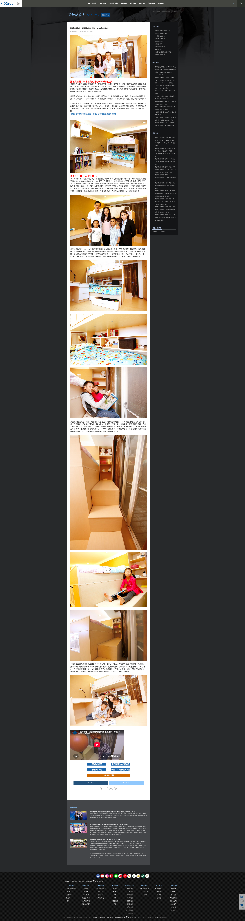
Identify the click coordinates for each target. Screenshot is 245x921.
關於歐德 (174, 885)
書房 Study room (71, 901)
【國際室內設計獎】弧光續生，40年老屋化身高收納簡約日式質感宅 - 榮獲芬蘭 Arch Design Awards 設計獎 (165, 80)
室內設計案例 (129, 885)
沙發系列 (86, 888)
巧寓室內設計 (147, 876)
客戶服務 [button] (161, 3)
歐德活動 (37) (158, 44)
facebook (98, 876)
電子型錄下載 (86, 901)
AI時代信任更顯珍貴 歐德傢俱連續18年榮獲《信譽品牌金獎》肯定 (112, 812)
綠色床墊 (100, 892)
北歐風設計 (130, 888)
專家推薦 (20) (158, 49)
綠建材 (134, 876)
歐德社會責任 (173, 901)
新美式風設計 (130, 910)
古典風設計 (130, 907)
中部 (115, 895)
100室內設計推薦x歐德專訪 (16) (164, 52)
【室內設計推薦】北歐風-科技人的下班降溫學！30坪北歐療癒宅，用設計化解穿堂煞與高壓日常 (165, 201)
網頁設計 (159, 917)
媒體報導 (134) (159, 41)
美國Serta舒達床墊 (100, 888)
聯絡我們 (67, 881)
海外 (115, 904)
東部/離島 (115, 901)
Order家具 (86, 885)
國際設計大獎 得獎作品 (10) (162, 30)
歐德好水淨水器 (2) (160, 54)
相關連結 (74, 881)
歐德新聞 (173, 907)
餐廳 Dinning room (71, 898)
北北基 (115, 888)
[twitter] (111, 788)
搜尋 (241, 3)
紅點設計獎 (120, 876)
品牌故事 (173, 888)
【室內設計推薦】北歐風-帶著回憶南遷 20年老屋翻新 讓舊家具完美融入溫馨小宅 (165, 185)
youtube (102, 876)
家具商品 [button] (103, 3)
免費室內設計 (92, 3)
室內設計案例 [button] (113, 3)
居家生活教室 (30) (160, 46)
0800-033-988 (99, 881)
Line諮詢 (242, 908)
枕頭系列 (100, 895)
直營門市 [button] (142, 3)
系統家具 (71, 885)
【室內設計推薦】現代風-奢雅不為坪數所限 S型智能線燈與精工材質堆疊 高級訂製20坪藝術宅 (165, 217)
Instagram (107, 876)
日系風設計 (130, 913)
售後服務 (158, 898)
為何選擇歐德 (173, 898)
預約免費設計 (90, 783)
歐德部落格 (151, 3)
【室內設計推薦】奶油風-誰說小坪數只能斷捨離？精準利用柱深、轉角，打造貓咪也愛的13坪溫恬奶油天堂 (165, 169)
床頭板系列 (101, 898)
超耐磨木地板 (86, 898)
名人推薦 (144, 895)
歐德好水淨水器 (86, 904)
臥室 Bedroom (71, 892)
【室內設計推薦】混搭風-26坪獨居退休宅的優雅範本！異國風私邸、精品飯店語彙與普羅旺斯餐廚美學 (165, 193)
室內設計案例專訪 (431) (161, 33)
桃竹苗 (115, 892)
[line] (115, 788)
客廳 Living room (71, 888)
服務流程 (158, 892)
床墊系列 (101, 885)
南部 (115, 898)
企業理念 (173, 904)
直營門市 (115, 885)
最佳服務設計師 (144, 888)
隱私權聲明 (89, 881)
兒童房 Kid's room (71, 895)
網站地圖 (81, 881)
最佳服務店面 (144, 892)
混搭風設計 (130, 901)
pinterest (111, 876)
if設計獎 (125, 876)
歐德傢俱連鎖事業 (120, 917)
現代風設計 (130, 898)
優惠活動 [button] (124, 3)
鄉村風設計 (130, 895)
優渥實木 (143, 876)
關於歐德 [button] (133, 3)
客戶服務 (159, 885)
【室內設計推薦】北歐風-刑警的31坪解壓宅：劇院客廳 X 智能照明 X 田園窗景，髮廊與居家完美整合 (165, 209)
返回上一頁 (126, 783)
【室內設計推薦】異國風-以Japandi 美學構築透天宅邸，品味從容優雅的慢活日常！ (165, 177)
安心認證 (173, 895)
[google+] (106, 788)
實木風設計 (130, 904)
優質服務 (144, 885)
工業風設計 (130, 892)
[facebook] (101, 788)
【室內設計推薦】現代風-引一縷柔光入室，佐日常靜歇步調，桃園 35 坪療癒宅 (165, 161)
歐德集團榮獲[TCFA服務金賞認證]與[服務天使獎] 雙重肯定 (110, 824)
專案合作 (158, 895)
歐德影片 (173, 910)
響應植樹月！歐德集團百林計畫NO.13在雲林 (105, 839)
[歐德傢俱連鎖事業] (11, 3)
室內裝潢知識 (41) (160, 36)
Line (116, 876)
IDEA (129, 876)
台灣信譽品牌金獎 (138, 876)
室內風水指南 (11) (160, 38)
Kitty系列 (86, 895)
